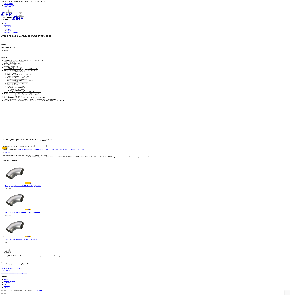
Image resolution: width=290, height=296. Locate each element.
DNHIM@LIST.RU (8, 4)
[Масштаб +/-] (1, 293)
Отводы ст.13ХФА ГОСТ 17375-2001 (17, 77)
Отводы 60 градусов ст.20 (17, 90)
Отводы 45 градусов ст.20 (17, 89)
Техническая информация (11, 32)
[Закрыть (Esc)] (5, 293)
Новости (6, 284)
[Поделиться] (4, 293)
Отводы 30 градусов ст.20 (17, 87)
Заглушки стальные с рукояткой (13, 67)
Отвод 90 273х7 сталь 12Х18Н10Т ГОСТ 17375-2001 (23, 186)
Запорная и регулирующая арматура (14, 61)
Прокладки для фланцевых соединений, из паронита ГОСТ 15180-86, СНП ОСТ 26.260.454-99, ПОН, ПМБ (34, 100)
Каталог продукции (9, 281)
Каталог (6, 23)
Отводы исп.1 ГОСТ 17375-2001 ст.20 (17, 82)
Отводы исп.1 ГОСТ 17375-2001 (16, 72)
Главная (6, 22)
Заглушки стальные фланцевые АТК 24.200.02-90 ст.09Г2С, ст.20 (22, 95)
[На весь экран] (2, 293)
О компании (7, 25)
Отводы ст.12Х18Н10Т (13, 85)
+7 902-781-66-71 (8, 7)
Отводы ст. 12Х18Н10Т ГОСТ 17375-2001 (18, 76)
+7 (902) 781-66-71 (16, 268)
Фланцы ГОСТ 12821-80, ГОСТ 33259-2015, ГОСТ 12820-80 (21, 69)
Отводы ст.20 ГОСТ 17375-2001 (16, 86)
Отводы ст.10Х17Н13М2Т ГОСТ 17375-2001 (19, 74)
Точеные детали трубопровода (13, 63)
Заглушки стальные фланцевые (12, 64)
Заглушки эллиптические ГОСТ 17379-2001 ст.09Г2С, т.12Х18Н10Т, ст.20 (24, 97)
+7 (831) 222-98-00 (9, 5)
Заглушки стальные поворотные (13, 66)
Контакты (9, 26)
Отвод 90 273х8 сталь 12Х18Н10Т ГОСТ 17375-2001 (23, 213)
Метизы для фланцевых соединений (14, 96)
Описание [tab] (7, 152)
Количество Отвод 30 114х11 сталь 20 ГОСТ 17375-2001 (18, 146)
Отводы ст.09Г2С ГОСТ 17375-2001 (17, 83)
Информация (7, 29)
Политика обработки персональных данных (14, 273)
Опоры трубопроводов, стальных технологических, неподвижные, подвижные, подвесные (30, 99)
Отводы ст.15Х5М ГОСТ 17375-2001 (17, 79)
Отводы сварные (11, 73)
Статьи (9, 30)
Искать (3, 50)
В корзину (4, 148)
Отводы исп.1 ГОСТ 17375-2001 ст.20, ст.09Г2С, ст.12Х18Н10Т (21, 70)
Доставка (6, 28)
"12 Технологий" (38, 290)
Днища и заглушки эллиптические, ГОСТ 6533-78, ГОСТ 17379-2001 (23, 60)
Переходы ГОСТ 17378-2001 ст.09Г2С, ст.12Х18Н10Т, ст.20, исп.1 (22, 92)
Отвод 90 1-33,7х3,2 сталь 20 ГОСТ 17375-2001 (21, 239)
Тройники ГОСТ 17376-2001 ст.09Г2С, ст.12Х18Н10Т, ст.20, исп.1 (22, 93)
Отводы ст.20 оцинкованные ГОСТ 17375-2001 (20, 80)
